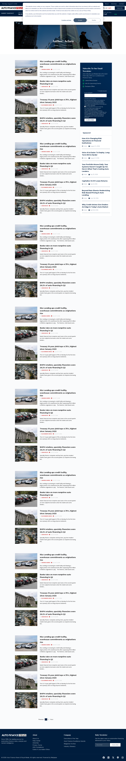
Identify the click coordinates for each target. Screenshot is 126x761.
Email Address (88, 93)
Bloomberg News (46, 105)
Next (51, 719)
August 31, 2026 (56, 69)
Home (56, 45)
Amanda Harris (45, 69)
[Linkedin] (108, 757)
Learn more (87, 116)
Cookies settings (66, 20)
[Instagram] (122, 757)
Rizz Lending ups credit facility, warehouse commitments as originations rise (58, 64)
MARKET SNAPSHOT (7, 13)
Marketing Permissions (90, 98)
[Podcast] (118, 757)
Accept (80, 20)
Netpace (54, 757)
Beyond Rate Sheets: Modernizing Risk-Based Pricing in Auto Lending (96, 193)
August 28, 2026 (54, 123)
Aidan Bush (44, 86)
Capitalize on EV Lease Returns (94, 181)
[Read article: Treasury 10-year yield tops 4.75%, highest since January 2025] (26, 106)
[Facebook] (104, 757)
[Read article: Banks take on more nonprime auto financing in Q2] (26, 88)
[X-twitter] (113, 757)
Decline (94, 20)
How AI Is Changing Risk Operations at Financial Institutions (92, 141)
